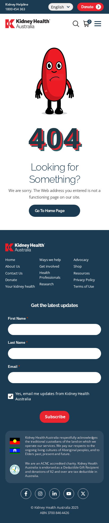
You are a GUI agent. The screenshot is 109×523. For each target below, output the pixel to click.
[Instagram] (40, 493)
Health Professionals (49, 275)
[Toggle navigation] (98, 24)
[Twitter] (83, 493)
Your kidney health (20, 286)
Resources (82, 273)
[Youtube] (68, 493)
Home (10, 259)
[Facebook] (26, 493)
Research (46, 284)
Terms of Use (84, 286)
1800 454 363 (15, 9)
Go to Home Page (50, 211)
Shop (78, 266)
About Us (12, 266)
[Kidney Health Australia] (27, 23)
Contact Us (13, 273)
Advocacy (81, 259)
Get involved (49, 266)
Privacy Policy (84, 279)
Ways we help (50, 259)
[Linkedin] (54, 493)
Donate (87, 7)
